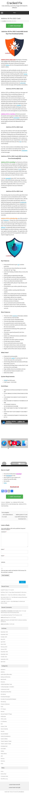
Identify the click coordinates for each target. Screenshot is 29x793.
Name (3, 549)
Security (2, 731)
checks (7, 65)
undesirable (23, 83)
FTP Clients (3, 709)
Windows (8, 502)
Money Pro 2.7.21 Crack (10, 617)
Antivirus (3, 671)
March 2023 (3, 644)
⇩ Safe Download (14, 26)
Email (2, 555)
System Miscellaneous (6, 736)
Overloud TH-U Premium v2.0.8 (15, 615)
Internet (2, 711)
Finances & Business (5, 704)
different (3, 227)
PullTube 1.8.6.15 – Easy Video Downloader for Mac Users (13, 592)
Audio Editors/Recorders (6, 674)
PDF (2, 723)
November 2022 (4, 654)
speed (12, 358)
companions (24, 150)
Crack (20, 169)
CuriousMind (3, 615)
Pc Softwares (4, 721)
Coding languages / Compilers (7, 686)
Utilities (2, 751)
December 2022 (4, 651)
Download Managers (5, 696)
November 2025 (4, 634)
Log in (2, 771)
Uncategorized (4, 746)
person (25, 74)
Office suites (3, 718)
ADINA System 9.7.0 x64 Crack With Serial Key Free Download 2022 (21, 517)
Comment (3, 531)
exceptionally (23, 202)
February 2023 (4, 646)
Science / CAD (4, 726)
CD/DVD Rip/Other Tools (6, 684)
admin (4, 21)
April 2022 (3, 661)
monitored (15, 315)
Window (2, 758)
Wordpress (21, 791)
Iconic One (7, 791)
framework (6, 220)
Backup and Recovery (5, 676)
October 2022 (4, 656)
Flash (2, 706)
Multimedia (3, 716)
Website (3, 562)
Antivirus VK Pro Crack (18, 502)
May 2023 (3, 639)
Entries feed (3, 773)
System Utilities (4, 738)
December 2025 (4, 631)
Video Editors (4, 753)
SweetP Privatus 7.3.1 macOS (7, 589)
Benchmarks (3, 679)
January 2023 (4, 649)
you (18, 264)
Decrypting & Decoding (6, 691)
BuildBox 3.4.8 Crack (9, 624)
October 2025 (4, 636)
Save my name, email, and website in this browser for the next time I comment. (13, 571)
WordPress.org (4, 778)
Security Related (4, 733)
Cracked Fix (14, 3)
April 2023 (3, 641)
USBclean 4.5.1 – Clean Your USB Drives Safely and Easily (13, 594)
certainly (19, 105)
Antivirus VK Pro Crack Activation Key (9, 504)
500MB (5, 380)
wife (2, 756)
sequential (8, 178)
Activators (3, 669)
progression (16, 117)
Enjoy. (5, 483)
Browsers (3, 681)
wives (2, 763)
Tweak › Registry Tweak (6, 741)
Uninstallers (3, 748)
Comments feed (4, 776)
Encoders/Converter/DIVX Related (8, 699)
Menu (14, 12)
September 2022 (4, 659)
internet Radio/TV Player (6, 714)
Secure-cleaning (4, 728)
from (20, 141)
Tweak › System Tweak (6, 743)
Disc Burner (3, 694)
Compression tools (5, 689)
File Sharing (3, 701)
